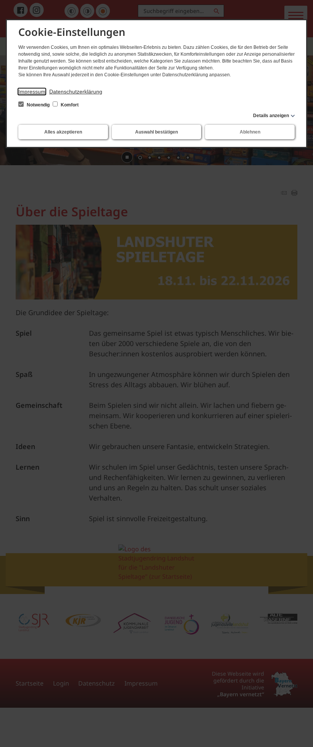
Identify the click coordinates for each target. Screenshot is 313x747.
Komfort (69, 105)
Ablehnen (250, 132)
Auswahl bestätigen (156, 132)
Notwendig (38, 105)
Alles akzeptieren (63, 132)
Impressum (31, 92)
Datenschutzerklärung (75, 92)
